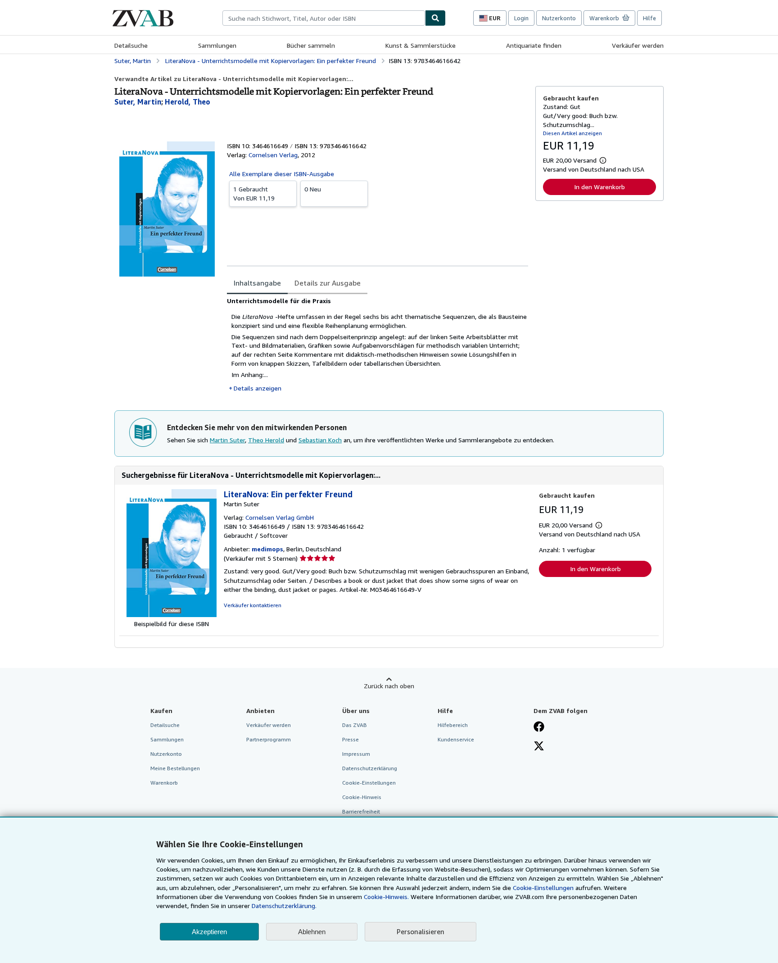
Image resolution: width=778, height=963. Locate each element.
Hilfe (649, 18)
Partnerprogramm (268, 739)
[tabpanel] (377, 344)
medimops (267, 549)
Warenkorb (164, 782)
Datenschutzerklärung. (284, 905)
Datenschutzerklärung (369, 768)
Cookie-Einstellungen (543, 887)
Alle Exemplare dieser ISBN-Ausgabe (281, 173)
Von (254, 193)
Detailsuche (131, 45)
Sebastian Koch (320, 440)
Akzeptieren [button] (209, 932)
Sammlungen (217, 45)
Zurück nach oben (389, 686)
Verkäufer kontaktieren (252, 605)
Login (521, 18)
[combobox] (323, 18)
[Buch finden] (435, 18)
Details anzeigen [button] (257, 388)
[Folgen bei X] (539, 746)
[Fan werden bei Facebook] (539, 727)
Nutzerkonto (559, 18)
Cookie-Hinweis (361, 797)
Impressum (356, 753)
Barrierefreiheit (361, 811)
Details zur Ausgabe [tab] (327, 282)
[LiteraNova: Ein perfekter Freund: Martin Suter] (172, 614)
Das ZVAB (354, 725)
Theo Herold (266, 440)
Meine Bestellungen (175, 768)
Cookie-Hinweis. (386, 896)
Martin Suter (227, 440)
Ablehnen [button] (312, 932)
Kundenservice (456, 739)
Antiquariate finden (533, 45)
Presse (350, 739)
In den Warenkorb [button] (599, 187)
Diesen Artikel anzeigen (572, 133)
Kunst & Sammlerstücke (420, 45)
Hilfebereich (453, 725)
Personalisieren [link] (420, 931)
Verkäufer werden (638, 45)
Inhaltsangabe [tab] (257, 282)
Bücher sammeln (311, 45)
